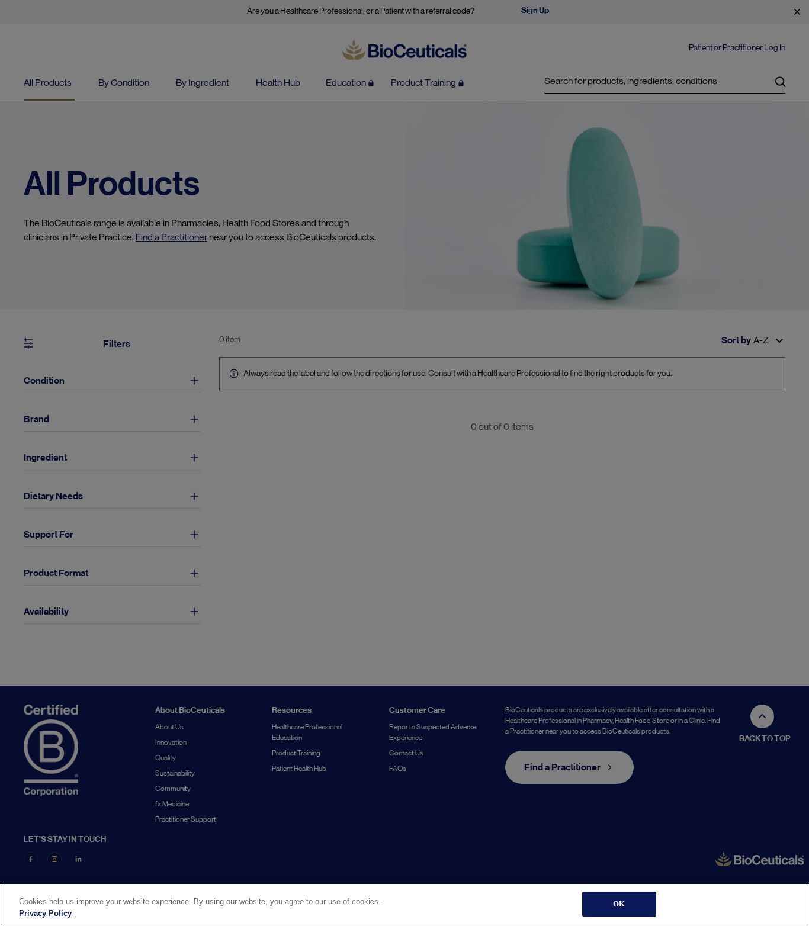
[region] (404, 905)
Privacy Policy (45, 913)
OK (619, 903)
